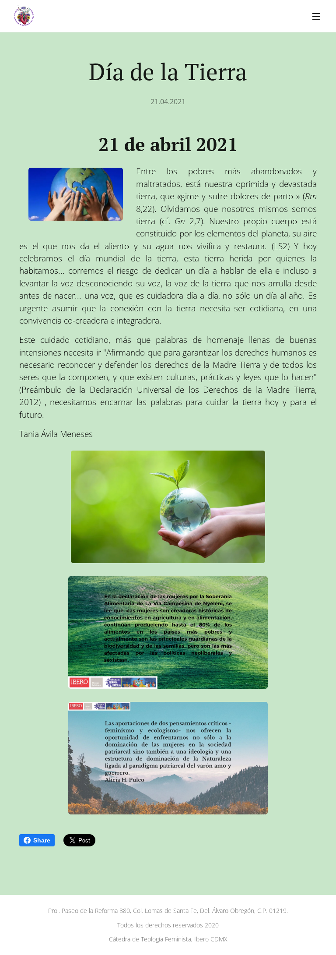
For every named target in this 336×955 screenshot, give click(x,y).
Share (41, 840)
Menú (316, 16)
